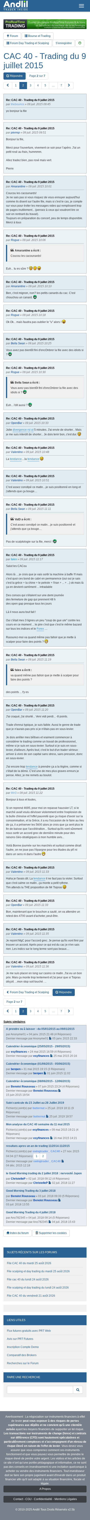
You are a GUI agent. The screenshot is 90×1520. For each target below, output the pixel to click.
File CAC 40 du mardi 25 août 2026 (29, 1263)
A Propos (45, 1489)
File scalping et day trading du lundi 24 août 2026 (38, 1287)
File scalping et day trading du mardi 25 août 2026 (38, 1271)
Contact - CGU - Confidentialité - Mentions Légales (45, 1499)
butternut (39, 1108)
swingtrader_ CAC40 (46, 1151)
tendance (16, 459)
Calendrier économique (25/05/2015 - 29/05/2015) (38, 1046)
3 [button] (30, 85)
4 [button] (38, 85)
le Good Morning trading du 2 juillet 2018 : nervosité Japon (44, 1173)
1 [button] (16, 85)
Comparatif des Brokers (21, 1355)
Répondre (16, 76)
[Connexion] (79, 43)
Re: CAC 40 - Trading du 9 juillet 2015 (30, 100)
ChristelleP (18, 1178)
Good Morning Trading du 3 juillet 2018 (31, 1190)
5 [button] (45, 85)
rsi (28, 429)
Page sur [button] (37, 76)
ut (32, 429)
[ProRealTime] (45, 24)
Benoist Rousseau (23, 1086)
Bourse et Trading (39, 36)
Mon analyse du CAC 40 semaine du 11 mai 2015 (38, 1124)
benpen (16, 1069)
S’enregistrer (64, 43)
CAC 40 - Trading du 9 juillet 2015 (44, 61)
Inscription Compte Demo (23, 1347)
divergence (20, 429)
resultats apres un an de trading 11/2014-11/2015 (38, 1146)
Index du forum (19, 1233)
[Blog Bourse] (15, 6)
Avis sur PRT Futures (20, 1339)
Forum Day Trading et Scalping (29, 43)
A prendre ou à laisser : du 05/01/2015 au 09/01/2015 (40, 1029)
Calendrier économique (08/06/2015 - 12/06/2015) (38, 1081)
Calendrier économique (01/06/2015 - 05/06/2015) (38, 1063)
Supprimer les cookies (52, 1233)
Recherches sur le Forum (23, 1363)
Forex (40, 628)
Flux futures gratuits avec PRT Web (29, 1330)
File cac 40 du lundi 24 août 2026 (28, 1279)
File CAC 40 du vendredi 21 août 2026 (31, 1295)
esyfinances (19, 1051)
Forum (13, 36)
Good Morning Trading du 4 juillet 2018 (31, 1212)
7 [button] (61, 85)
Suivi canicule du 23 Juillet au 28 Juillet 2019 (35, 1102)
